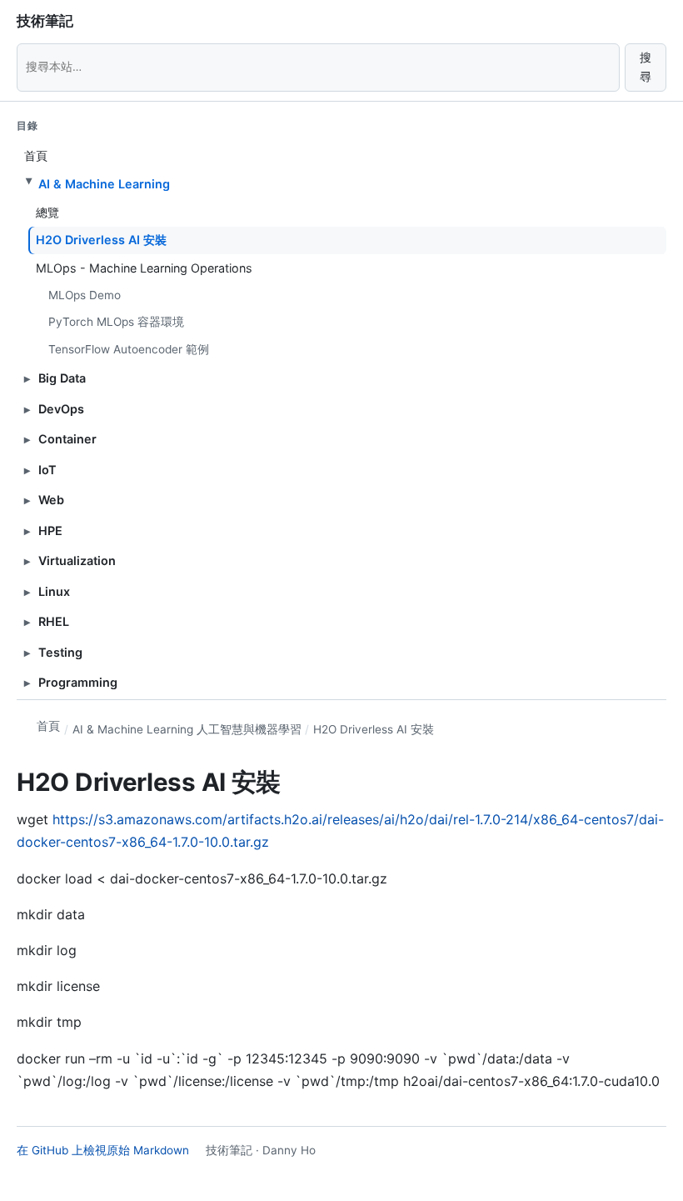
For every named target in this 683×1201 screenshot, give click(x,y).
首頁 (35, 155)
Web (51, 500)
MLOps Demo (84, 295)
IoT (47, 470)
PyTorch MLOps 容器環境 (116, 321)
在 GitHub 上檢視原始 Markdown (103, 1150)
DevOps (61, 409)
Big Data (62, 378)
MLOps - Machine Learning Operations (144, 268)
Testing (60, 652)
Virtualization (77, 560)
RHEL (53, 621)
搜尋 (645, 67)
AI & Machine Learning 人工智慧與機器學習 (187, 729)
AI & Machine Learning (104, 184)
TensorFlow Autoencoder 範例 (128, 349)
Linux (54, 591)
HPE (50, 530)
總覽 (47, 212)
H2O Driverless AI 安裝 (101, 240)
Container (67, 439)
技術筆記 (45, 21)
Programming (77, 682)
